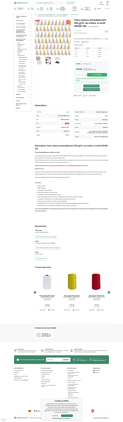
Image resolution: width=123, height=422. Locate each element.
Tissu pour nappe (21, 89)
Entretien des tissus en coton (74, 380)
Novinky (18, 108)
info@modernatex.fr (70, 3)
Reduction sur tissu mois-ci (21, 104)
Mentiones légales (45, 374)
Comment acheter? (46, 379)
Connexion (65, 359)
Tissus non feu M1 (72, 390)
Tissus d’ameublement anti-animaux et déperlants (22, 50)
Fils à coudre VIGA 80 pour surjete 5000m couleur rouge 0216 (96, 296)
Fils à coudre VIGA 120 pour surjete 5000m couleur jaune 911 (71, 296)
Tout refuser (55, 415)
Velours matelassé (23, 59)
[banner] (23, 3)
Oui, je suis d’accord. (67, 415)
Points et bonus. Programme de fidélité (48, 386)
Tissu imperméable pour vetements (73, 393)
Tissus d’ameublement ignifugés (21, 44)
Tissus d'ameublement (62, 14)
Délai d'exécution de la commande (73, 376)
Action (18, 101)
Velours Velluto (22, 63)
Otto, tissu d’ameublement (22, 69)
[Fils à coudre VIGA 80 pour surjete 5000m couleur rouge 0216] (96, 282)
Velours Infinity (22, 61)
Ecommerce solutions (98, 418)
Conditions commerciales (47, 370)
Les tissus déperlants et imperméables (73, 385)
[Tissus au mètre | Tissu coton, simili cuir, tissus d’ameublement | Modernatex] (35, 14)
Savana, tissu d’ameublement (22, 76)
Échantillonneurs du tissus (21, 17)
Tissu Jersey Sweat (20, 23)
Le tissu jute (70, 395)
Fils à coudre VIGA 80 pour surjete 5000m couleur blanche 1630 (47, 296)
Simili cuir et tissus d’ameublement (46, 14)
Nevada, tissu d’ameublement (22, 73)
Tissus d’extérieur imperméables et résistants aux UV (20, 31)
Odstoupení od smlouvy (46, 372)
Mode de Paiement (45, 381)
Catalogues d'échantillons (91, 89)
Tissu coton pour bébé (73, 397)
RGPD (42, 378)
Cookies (43, 376)
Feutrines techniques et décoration (21, 36)
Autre (106, 31)
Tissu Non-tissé (22, 84)
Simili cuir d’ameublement (21, 86)
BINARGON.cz (106, 418)
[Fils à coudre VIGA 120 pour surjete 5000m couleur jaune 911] (72, 282)
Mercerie (18, 94)
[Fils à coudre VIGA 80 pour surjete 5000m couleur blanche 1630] (47, 282)
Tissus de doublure (21, 91)
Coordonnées (71, 370)
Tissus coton (19, 20)
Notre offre (43, 383)
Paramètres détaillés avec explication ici (61, 418)
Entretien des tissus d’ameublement (72, 388)
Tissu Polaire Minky (21, 27)
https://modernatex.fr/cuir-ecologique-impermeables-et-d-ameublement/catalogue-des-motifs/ (61, 165)
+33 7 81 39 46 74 (70, 2)
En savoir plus (103, 38)
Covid (69, 378)
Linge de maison (20, 97)
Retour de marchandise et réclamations (74, 373)
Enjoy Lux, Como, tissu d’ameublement (22, 81)
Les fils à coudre (71, 382)
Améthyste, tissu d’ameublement (22, 66)
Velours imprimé (74, 14)
